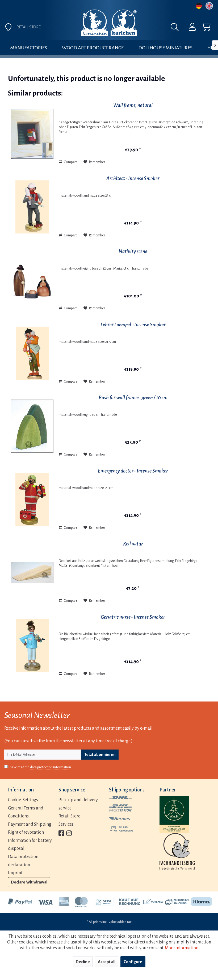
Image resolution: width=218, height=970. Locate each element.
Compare (70, 162)
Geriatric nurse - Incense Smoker (133, 617)
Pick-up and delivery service (78, 804)
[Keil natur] (32, 572)
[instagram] (69, 833)
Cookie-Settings (23, 800)
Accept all (106, 961)
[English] (209, 6)
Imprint (15, 873)
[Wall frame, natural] (32, 133)
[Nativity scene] (32, 279)
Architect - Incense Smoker (133, 178)
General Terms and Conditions (25, 812)
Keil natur (133, 544)
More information (181, 948)
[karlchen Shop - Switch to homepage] (109, 23)
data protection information (50, 767)
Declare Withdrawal (29, 882)
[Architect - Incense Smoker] (32, 207)
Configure (133, 961)
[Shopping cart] (201, 28)
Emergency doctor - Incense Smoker (133, 471)
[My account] (188, 28)
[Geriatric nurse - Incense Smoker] (32, 645)
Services (66, 824)
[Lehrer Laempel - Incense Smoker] (32, 353)
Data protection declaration (23, 860)
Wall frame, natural (133, 105)
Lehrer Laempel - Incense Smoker (133, 324)
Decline (83, 961)
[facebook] (61, 833)
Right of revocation (26, 832)
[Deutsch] (199, 6)
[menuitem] (188, 28)
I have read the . (40, 767)
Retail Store (69, 816)
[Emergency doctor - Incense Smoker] (32, 499)
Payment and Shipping (29, 824)
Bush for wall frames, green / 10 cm (133, 397)
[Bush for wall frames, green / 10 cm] (32, 426)
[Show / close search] (176, 28)
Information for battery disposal (30, 844)
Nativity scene (133, 251)
